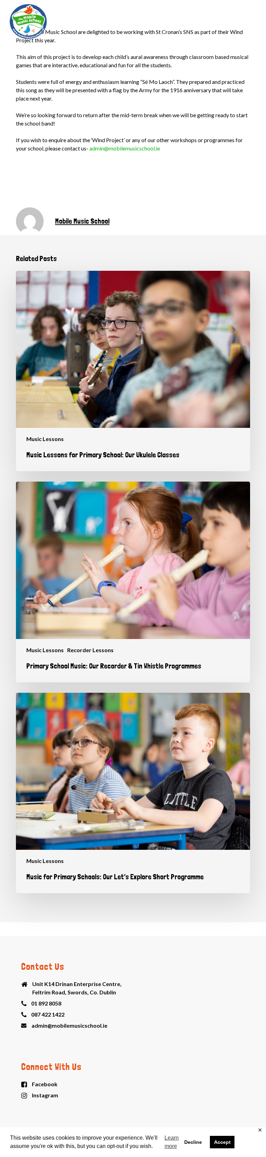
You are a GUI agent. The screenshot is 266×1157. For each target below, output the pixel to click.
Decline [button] (193, 1142)
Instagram (45, 1095)
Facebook (44, 1084)
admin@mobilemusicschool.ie (124, 148)
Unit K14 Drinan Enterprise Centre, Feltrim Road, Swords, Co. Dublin (77, 988)
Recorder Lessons (90, 650)
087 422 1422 (47, 1014)
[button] (252, 21)
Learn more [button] (172, 1142)
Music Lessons (45, 438)
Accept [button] (222, 1142)
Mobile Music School (82, 221)
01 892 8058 (46, 1003)
